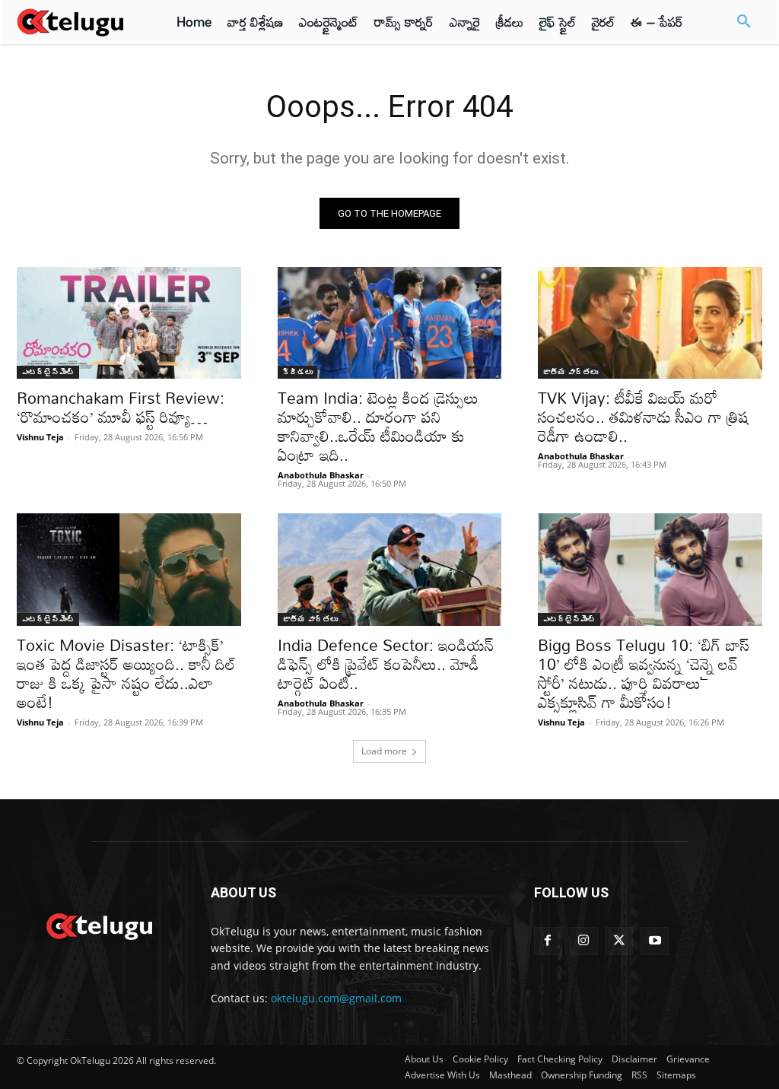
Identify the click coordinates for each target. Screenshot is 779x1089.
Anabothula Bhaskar (321, 475)
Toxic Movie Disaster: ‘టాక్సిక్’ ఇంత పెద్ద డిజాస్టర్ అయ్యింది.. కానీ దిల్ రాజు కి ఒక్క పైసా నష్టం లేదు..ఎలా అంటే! (126, 673)
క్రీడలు (297, 372)
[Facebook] (548, 941)
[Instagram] (584, 941)
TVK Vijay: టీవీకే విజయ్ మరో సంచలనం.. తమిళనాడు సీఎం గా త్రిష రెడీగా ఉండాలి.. (643, 417)
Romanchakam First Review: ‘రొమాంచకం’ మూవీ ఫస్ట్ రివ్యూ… (120, 407)
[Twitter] (620, 941)
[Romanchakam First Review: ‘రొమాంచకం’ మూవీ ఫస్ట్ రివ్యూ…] (129, 323)
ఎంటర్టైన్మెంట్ (48, 372)
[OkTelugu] (77, 22)
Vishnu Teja (40, 437)
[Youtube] (655, 941)
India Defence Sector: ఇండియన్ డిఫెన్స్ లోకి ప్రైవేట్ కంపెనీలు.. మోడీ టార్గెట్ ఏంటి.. (386, 664)
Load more (384, 751)
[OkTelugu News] (98, 924)
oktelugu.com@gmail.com (336, 998)
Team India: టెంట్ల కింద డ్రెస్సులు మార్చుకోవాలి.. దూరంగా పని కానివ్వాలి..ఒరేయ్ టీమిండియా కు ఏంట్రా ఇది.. (378, 426)
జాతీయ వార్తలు (570, 372)
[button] (744, 22)
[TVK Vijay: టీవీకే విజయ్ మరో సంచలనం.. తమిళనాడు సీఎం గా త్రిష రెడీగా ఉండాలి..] (650, 323)
